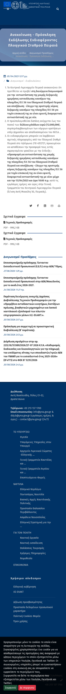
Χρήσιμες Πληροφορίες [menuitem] (33, 553)
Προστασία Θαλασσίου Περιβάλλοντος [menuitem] (32, 510)
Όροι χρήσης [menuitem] (20, 621)
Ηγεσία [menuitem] (24, 437)
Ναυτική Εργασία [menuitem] (29, 537)
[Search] (57, 8)
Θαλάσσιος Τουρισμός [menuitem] (32, 548)
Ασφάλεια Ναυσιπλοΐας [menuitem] (32, 517)
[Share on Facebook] (37, 205)
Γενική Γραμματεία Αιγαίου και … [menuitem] (34, 470)
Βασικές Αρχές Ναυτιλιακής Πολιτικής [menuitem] (35, 501)
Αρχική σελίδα (19, 53)
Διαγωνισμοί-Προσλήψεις (42, 53)
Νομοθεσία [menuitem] (26, 558)
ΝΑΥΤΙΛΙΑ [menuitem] (18, 484)
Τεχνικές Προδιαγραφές (18, 222)
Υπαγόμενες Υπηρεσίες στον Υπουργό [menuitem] (35, 444)
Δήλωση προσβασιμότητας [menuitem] (27, 602)
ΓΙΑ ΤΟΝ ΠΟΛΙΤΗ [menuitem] (22, 532)
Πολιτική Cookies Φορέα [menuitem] (26, 616)
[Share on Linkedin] (44, 205)
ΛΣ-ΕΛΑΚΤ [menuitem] (18, 591)
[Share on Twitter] (30, 205)
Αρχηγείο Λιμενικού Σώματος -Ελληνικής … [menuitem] (36, 453)
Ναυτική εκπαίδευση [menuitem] (31, 543)
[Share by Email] (51, 205)
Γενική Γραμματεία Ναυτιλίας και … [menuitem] (36, 461)
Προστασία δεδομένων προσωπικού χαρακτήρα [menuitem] (33, 609)
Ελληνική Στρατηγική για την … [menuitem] (35, 524)
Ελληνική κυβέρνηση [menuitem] (24, 586)
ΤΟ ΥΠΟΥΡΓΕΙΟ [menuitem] (21, 431)
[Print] (58, 205)
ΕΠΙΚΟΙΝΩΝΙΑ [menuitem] (20, 564)
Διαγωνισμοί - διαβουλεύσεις (25, 81)
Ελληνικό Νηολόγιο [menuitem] (30, 489)
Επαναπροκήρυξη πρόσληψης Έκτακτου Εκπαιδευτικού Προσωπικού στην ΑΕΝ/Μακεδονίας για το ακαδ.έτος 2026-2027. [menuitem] (32, 281)
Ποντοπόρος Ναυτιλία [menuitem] (32, 494)
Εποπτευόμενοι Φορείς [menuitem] (32, 477)
